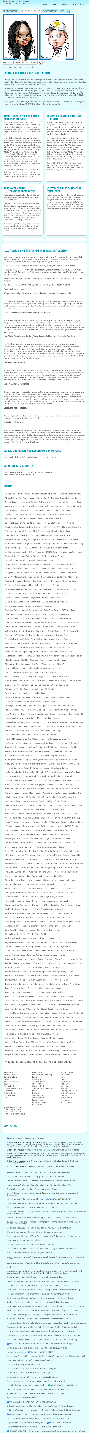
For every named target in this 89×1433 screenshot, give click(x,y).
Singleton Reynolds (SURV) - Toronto (17, 942)
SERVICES (46, 4)
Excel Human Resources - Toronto (61, 652)
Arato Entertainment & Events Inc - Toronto (20, 515)
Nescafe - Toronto (27, 830)
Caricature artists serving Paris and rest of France (24, 1381)
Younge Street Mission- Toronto (16, 1055)
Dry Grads (64, 1072)
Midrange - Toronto (59, 809)
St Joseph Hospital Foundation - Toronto (18, 951)
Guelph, (31, 285)
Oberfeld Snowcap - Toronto (60, 839)
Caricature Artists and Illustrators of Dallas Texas (24, 1236)
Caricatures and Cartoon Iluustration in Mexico (23, 1348)
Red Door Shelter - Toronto (14, 884)
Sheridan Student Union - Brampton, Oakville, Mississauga (25, 938)
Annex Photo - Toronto (67, 510)
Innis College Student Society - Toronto (18, 735)
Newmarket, (28, 95)
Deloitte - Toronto (48, 627)
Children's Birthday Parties (13, 1088)
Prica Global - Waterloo (13, 872)
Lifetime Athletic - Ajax (65, 776)
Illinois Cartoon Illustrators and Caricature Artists (42, 1263)
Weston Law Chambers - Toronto (52, 1038)
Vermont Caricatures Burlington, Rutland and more (24, 1335)
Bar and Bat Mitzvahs (11, 1081)
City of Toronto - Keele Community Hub (18, 589)
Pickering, (74, 93)
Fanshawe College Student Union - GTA (39, 656)
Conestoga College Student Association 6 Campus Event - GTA (43, 598)
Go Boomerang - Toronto (13, 689)
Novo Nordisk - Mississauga (39, 839)
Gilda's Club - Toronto (38, 681)
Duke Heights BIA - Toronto (14, 635)
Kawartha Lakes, (41, 270)
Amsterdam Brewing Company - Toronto (44, 510)
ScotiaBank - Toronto (47, 922)
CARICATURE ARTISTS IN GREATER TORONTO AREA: (26, 1138)
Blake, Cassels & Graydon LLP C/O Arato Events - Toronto (52, 531)
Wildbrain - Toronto (38, 1042)
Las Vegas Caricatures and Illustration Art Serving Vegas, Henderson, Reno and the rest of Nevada (40, 1331)
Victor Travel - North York (51, 1021)
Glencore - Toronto (75, 681)
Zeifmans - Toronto (69, 1055)
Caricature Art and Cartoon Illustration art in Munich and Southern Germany (33, 1377)
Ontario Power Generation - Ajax (64, 843)
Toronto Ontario (56, 88)
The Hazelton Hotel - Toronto (69, 976)
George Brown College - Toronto (38, 677)
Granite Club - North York (13, 701)
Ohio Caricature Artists (14, 1310)
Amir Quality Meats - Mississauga (16, 510)
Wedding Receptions (68, 1093)
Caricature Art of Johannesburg (51, 1427)
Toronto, (78, 91)
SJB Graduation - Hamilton (41, 942)
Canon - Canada (69, 569)
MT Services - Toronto (12, 826)
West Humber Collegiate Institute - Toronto (20, 1034)
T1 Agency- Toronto (75, 959)
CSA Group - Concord (50, 614)
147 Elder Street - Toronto (14, 494)
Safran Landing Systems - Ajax (62, 913)
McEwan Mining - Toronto (46, 797)
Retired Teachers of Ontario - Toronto (63, 893)
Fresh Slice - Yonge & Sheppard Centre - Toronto (21, 672)
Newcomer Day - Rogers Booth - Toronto (34, 834)
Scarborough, (72, 95)
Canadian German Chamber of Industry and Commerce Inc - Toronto (28, 564)
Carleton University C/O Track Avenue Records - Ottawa (64, 1001)
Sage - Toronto (10, 917)
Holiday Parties (37, 1100)
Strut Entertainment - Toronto (54, 955)
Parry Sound (8, 281)
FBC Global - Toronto (12, 660)
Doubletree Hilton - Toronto (35, 631)
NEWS (64, 4)
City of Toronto (54, 585)
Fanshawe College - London (14, 656)
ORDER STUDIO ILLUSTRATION (25, 63)
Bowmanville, (25, 266)
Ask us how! (41, 84)
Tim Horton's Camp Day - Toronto (16, 984)
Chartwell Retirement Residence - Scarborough (50, 577)
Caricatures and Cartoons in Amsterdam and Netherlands (26, 1356)
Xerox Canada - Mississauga (14, 1050)
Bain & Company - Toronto (33, 519)
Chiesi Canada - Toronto (13, 581)
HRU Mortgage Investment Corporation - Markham (65, 722)
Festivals (35, 1091)
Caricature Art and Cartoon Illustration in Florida (23, 1240)
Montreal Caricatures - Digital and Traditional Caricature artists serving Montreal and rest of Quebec (41, 1181)
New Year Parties (38, 1075)
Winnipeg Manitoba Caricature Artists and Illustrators (25, 1199)
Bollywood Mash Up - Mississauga (43, 539)
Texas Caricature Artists (51, 1327)
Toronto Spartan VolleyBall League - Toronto (20, 996)
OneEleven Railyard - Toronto (15, 843)
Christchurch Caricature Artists (17, 1410)
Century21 (8, 577)
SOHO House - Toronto (12, 947)
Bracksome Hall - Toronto (13, 544)
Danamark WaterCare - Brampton (38, 618)
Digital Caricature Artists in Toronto (39, 1185)
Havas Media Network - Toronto (15, 714)
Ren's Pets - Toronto (68, 888)
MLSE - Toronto (73, 814)
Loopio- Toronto (54, 780)
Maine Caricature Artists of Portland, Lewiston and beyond (58, 1281)
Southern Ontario (74, 88)
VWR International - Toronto (14, 1030)
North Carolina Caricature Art (54, 1306)
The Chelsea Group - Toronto (14, 976)
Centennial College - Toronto (67, 573)
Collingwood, (36, 278)
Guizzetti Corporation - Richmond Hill (47, 706)
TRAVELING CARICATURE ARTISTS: (21, 1431)
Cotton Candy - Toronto (52, 610)
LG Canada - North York (47, 776)
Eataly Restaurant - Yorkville (28, 643)
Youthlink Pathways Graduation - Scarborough (44, 1055)
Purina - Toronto (60, 872)
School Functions (66, 1081)
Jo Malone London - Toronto (14, 747)
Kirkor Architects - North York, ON (34, 764)
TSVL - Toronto (10, 1005)
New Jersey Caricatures (15, 1302)
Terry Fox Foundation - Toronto (15, 971)
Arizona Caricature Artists (16, 1207)
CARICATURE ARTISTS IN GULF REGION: (63, 1385)
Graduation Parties (38, 1086)
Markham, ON (57, 942)
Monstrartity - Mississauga (71, 818)
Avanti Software (65, 515)
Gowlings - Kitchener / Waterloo (61, 697)
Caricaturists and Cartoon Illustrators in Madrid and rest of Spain (29, 1373)
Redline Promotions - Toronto (15, 888)
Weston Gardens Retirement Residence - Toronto (21, 1038)
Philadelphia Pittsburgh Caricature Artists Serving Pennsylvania (54, 1315)
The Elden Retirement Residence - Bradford (42, 976)
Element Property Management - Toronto (19, 647)
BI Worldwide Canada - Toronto (72, 527)
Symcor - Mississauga (45, 959)
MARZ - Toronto (34, 793)
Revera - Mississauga (12, 897)
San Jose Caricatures (14, 1323)
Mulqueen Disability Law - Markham (34, 826)
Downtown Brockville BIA (56, 631)
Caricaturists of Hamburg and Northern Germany (23, 1364)
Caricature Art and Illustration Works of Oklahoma (42, 1310)
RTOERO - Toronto (43, 913)
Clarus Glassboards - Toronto (43, 589)
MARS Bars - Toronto (54, 789)
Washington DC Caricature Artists (54, 1236)
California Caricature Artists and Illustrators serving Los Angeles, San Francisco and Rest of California (42, 1218)
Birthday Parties (9, 1086)
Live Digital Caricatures (12, 344)
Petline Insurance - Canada (30, 868)
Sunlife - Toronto (30, 959)
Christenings (8, 1091)
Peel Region (63, 863)
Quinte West (58, 876)
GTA (63, 88)
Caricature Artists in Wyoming (66, 1339)
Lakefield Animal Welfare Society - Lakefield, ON (21, 772)
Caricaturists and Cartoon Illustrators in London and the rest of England (31, 1369)
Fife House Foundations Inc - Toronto (17, 664)
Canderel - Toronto (54, 569)
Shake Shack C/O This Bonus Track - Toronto (20, 930)
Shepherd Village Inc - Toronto (15, 934)
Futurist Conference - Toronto (15, 677)
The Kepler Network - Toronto (15, 980)
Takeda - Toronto (39, 963)
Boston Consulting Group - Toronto (68, 539)
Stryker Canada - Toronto (13, 959)
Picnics (70, 1072)
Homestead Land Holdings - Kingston (17, 722)
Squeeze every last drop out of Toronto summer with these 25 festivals (28, 472)
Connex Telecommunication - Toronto (18, 606)
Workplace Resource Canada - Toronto (18, 1046)
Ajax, (63, 93)
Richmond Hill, (56, 93)
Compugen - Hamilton (12, 598)
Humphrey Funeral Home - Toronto (17, 726)
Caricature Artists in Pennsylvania (18, 1315)
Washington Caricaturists (72, 1335)
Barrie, (23, 278)
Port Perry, (42, 266)
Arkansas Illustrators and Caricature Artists (42, 1207)
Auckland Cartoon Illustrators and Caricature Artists (24, 1406)
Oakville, (39, 93)
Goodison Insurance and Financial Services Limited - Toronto (25, 693)
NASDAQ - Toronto (71, 826)
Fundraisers (36, 1093)
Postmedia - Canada (71, 868)
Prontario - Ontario (45, 872)
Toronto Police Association (55, 992)
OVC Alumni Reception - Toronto (58, 855)
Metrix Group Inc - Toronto (52, 805)
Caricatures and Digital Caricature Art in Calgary (23, 1177)
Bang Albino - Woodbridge (53, 519)
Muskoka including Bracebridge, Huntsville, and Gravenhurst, (62, 278)
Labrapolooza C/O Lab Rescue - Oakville (54, 768)
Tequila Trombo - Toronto (41, 967)
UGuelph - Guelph (47, 1009)
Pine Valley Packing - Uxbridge (51, 868)
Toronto (45, 375)
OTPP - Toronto (10, 855)
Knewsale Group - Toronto (57, 764)
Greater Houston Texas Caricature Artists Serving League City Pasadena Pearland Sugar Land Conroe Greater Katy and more (45, 1258)
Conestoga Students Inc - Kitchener (55, 602)
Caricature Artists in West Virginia (18, 1339)
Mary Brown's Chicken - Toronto (16, 793)
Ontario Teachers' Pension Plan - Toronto (19, 847)
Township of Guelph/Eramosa (48, 996)
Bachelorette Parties (11, 1077)
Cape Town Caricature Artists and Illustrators (22, 1427)
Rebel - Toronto (71, 880)
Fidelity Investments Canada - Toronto (53, 660)
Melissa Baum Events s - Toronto (16, 805)
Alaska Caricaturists (71, 1203)
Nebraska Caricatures (48, 1298)
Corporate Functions (39, 1081)
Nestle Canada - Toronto (44, 830)
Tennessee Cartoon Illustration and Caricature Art (24, 1327)
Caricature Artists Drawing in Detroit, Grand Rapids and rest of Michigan (56, 1290)
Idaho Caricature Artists (15, 1263)
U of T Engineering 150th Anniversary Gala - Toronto (61, 1005)
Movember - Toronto (40, 822)
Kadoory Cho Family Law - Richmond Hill (19, 751)
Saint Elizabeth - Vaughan (26, 917)
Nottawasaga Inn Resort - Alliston (16, 839)
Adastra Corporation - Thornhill (70, 494)
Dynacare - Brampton (63, 639)
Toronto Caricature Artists (16, 1185)
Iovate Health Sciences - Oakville (59, 739)
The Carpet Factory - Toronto (63, 971)
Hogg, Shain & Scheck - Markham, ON (70, 714)
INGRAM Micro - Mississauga (51, 731)
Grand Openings (37, 1095)
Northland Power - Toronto (59, 834)
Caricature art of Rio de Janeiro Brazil (54, 1348)
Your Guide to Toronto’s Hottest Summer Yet (19, 475)
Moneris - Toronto (53, 818)
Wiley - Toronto (52, 1042)
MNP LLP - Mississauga (13, 818)
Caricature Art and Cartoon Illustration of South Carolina (42, 1323)
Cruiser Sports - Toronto (32, 614)
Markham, (32, 93)
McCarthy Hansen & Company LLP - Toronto (20, 797)
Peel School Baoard (76, 863)
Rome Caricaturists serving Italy (54, 1381)
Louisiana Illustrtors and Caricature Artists (21, 1281)
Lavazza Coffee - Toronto (73, 772)
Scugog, (14, 274)
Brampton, (17, 93)
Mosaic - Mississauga (12, 822)
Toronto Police (39, 992)
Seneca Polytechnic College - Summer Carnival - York (39, 926)
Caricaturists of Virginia (52, 1335)
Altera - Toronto (77, 502)
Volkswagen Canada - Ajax (61, 1025)
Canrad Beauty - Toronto (32, 573)
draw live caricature (54, 377)
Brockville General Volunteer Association (54, 548)
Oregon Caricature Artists (70, 1310)
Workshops (64, 1086)
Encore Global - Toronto (62, 647)
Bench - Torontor (69, 523)
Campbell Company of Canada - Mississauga (20, 560)
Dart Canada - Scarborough (61, 618)
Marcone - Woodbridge (64, 785)
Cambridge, (46, 285)
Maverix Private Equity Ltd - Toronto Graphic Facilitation (61, 793)
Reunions (64, 1079)
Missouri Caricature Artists (60, 1294)
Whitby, (81, 93)
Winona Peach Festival (67, 1042)
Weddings (64, 1088)
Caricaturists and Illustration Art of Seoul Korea (23, 1418)
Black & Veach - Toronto (23, 531)
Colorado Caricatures (65, 1228)
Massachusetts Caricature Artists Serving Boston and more (48, 1285)
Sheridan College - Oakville (37, 934)
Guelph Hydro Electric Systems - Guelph (18, 706)
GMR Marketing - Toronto (60, 685)
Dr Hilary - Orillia (73, 631)
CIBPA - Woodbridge (70, 581)
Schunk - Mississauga (31, 922)
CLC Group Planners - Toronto (66, 589)
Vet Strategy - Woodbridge (31, 1021)
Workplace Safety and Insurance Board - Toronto (50, 1046)
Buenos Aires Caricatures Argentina (63, 1344)
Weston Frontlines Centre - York (48, 1034)
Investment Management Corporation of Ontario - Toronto (25, 739)
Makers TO (9, 785)
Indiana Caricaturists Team (71, 1263)
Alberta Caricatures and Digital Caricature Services (52, 1172)
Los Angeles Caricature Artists (51, 1277)
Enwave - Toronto (11, 652)
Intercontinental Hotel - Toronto (45, 735)
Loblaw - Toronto (41, 780)
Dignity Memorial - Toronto (66, 627)
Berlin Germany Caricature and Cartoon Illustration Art (67, 1356)
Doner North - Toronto (53, 988)
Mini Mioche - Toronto (34, 814)
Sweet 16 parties (66, 1098)
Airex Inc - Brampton (12, 502)
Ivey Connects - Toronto (13, 743)
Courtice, (49, 266)
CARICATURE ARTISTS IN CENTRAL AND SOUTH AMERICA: (28, 1344)
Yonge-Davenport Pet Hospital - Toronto (63, 1050)
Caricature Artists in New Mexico (57, 1302)
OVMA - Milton (76, 855)
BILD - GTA (8, 531)
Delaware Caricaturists (76, 1236)
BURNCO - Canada (52, 552)
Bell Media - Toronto (34, 523)
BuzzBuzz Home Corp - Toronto (71, 552)
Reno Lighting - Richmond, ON (15, 893)
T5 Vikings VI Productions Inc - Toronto (18, 963)
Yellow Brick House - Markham (36, 1050)
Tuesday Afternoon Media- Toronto (29, 1005)
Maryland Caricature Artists (16, 1285)
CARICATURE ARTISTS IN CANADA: (20, 1172)
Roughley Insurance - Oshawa (71, 905)
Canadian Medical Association (64, 564)
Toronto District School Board (15, 988)
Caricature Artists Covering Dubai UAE (51, 1389)
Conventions (36, 1079)
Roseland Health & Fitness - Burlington (45, 905)
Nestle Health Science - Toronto (65, 830)
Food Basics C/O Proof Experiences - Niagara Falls (49, 664)
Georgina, (42, 95)
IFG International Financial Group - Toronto (66, 726)
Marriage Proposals (39, 1102)
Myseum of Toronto (56, 826)
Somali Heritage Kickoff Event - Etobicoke (36, 947)
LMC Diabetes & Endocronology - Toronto (19, 780)
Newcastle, (56, 266)
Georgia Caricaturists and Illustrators (63, 1249)
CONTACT (82, 4)
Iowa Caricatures (12, 1267)
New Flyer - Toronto (11, 834)
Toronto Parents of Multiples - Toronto (18, 992)
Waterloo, (53, 285)
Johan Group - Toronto (34, 747)
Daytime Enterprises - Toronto (45, 623)
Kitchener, (37, 285)
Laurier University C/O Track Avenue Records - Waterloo (24, 1001)
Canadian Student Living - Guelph (16, 569)
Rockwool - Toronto (32, 901)
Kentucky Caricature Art (30, 1277)
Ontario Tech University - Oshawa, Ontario (50, 847)
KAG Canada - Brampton (43, 751)
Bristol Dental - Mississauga (74, 544)
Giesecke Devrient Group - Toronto (17, 681)
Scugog (18, 1157)
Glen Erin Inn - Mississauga (57, 681)
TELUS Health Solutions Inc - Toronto (17, 967)
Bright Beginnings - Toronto (52, 544)
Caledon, (36, 95)
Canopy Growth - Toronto (13, 573)
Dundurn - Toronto (32, 635)
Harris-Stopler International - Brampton (63, 710)
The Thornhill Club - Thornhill (59, 980)
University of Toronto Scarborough (17, 1013)
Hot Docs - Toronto (39, 722)
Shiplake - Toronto (54, 938)
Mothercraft (26, 822)
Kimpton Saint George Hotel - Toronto (53, 755)
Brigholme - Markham (32, 544)
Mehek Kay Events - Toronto (56, 801)
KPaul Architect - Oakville (67, 747)
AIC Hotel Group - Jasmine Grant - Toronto (62, 498)
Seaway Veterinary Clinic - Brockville (69, 922)
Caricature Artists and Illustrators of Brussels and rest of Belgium (29, 1360)
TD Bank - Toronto (54, 963)
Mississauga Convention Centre (54, 814)
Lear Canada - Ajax (31, 776)
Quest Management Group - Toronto (39, 876)
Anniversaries (8, 1072)
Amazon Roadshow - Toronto (33, 506)
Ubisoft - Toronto (11, 1009)
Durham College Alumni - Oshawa (42, 639)
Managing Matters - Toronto (44, 785)
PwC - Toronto (73, 872)
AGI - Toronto (41, 498)
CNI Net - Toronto (22, 593)
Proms (63, 1077)
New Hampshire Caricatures (34, 1302)
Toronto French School (35, 988)
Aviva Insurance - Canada (13, 519)
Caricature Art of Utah (69, 1327)
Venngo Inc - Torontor (12, 1021)
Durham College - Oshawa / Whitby (17, 639)
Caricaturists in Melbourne (39, 1410)
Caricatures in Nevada (65, 1298)
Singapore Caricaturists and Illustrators (55, 1418)
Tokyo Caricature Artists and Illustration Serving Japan (25, 1423)
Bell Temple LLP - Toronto (52, 523)
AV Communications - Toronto (47, 515)
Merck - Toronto (35, 805)
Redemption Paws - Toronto (35, 884)
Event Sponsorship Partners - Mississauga (33, 652)
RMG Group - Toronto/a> (30, 897)
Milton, (7, 95)
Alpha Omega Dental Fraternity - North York (54, 502)
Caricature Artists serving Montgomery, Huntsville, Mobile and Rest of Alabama (34, 1203)
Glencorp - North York (12, 685)
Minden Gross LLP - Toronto (14, 814)
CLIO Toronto (9, 593)
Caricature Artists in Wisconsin (43, 1339)
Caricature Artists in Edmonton (53, 1177)
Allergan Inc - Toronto (29, 502)
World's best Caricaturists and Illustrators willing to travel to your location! (60, 1431)
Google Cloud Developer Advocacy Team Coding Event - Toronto (26, 697)
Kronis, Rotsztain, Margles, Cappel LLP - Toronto (22, 768)
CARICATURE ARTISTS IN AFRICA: (60, 1423)
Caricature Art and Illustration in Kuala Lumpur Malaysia (51, 1414)
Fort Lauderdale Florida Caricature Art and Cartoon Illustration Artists (31, 1244)
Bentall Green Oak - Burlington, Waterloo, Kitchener (23, 527)
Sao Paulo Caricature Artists (16, 1352)
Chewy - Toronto (73, 577)
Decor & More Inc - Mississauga (68, 623)
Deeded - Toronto (11, 627)
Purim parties (65, 1100)
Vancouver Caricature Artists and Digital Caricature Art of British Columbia (32, 1189)
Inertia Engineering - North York (28, 731)
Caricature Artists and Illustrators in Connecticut (45, 1232)
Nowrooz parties (66, 1102)
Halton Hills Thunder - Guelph (15, 710)
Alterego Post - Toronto (13, 506)
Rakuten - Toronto (35, 880)
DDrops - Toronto (65, 614)
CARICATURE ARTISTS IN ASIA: (19, 1414)
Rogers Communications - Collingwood (55, 901)
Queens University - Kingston (15, 876)
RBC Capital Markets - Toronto (53, 880)
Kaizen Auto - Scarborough (63, 751)
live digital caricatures (59, 351)
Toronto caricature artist (16, 170)
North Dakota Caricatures (76, 1306)
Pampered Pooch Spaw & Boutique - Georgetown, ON (59, 859)
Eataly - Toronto (10, 643)
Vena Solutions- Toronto (74, 1017)
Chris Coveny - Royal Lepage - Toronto (36, 581)
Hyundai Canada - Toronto (40, 726)
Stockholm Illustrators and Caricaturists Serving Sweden (26, 1385)
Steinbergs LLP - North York (64, 951)
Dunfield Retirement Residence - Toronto (55, 635)
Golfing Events (37, 1084)
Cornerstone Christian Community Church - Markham (23, 610)
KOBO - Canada (74, 764)
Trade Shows (65, 1084)
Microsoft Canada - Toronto (73, 805)
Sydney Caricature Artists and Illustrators (65, 1410)
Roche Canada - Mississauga (14, 901)
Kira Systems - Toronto (13, 764)
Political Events (37, 1105)
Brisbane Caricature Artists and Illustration (60, 1406)
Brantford (66, 285)
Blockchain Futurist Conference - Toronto (19, 535)
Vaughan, (25, 93)
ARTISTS (56, 4)
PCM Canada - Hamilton (49, 863)
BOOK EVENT (8, 63)
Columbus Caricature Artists (16, 1232)
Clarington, (34, 266)
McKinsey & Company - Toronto (67, 797)
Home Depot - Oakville (51, 718)
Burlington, (46, 93)
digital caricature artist (17, 102)
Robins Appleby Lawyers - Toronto (52, 897)
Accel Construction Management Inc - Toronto (40, 494)
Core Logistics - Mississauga (42, 606)
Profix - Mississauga (30, 872)
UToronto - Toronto (61, 1009)
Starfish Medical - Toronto (44, 951)
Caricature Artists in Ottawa (63, 1185)
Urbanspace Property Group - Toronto (44, 1013)
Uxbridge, (64, 266)
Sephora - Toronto (66, 926)
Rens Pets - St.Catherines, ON (38, 893)
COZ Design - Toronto (69, 610)
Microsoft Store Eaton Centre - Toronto (37, 809)
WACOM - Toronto (33, 1030)
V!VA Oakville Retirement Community (18, 1017)
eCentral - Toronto (46, 643)
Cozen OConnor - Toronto (13, 614)
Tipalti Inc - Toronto (37, 984)
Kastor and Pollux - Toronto (14, 755)
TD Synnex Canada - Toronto (72, 963)
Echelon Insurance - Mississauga (66, 643)
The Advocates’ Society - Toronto (40, 971)
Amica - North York (51, 506)
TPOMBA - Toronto (66, 996)
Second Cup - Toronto (12, 926)
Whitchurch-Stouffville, (59, 95)
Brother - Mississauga (36, 552)
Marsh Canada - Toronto (71, 789)
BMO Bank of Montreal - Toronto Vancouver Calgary (53, 535)
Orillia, (29, 278)
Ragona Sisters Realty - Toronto (15, 880)
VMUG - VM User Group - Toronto (16, 1025)
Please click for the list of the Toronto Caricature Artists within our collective (30, 457)
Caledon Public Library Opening (53, 556)
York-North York (9, 97)
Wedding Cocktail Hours (69, 1091)
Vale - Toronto (38, 1017)
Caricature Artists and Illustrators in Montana (22, 1298)
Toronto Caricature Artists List (14, 1114)
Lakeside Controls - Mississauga (51, 772)
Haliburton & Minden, (15, 272)
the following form (78, 102)
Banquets (7, 1079)
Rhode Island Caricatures (15, 1319)
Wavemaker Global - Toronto (51, 1030)
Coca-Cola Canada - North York (40, 593)
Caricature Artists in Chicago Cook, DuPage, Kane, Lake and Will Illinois (31, 1228)
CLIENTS (72, 4)
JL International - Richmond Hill (68, 743)
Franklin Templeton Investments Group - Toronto (44, 668)
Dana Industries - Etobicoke (14, 618)
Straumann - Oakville (34, 955)
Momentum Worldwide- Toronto (34, 818)
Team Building (37, 1088)
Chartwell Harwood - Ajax (23, 577)
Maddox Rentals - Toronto (71, 780)
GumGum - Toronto (68, 706)
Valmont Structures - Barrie (54, 1017)
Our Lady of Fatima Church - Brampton (31, 855)
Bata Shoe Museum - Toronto (15, 523)
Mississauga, (8, 93)
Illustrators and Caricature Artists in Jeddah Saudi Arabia (26, 1393)
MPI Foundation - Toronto (58, 822)
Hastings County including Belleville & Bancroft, (40, 272)
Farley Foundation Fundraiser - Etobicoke (68, 656)
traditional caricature (31, 380)
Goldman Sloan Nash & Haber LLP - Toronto (39, 689)
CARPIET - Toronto (49, 573)
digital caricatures (77, 356)
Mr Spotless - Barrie (76, 822)
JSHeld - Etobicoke (50, 747)
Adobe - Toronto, (29, 498)
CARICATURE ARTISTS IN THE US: (60, 1199)
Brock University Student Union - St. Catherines (21, 548)
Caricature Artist (9, 1107)
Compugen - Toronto (60, 593)
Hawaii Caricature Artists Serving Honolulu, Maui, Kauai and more (29, 1253)
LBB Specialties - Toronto (13, 776)
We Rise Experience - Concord (73, 1030)
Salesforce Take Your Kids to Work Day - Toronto (53, 917)
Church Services (9, 1095)
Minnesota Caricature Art (15, 1294)
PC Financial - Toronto (31, 863)
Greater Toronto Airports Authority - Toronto (39, 701)
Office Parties (47, 1088)
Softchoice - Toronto (71, 942)
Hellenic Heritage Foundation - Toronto (42, 714)
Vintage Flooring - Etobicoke (72, 1021)
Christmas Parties (10, 1093)
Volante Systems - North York (40, 1025)
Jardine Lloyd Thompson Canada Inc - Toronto (38, 743)
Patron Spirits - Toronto (13, 863)
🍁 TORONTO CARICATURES (16, 2)
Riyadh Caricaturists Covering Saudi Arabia (21, 1398)
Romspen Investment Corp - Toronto (17, 905)
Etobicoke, (80, 95)
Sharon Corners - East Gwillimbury (49, 930)
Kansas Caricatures (13, 1277)
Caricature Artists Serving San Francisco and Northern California (48, 1319)
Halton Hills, (14, 95)
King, (48, 95)
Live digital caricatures (12, 80)
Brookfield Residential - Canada (16, 552)
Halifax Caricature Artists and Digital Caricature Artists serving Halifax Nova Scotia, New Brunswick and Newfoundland (42, 1194)
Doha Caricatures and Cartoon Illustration (21, 1389)
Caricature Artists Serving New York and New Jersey (24, 1306)
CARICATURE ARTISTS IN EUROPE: (42, 1352)
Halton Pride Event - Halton (37, 710)
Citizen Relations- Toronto (37, 585)
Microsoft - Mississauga (13, 809)
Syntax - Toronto (60, 959)
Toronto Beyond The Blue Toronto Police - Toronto (63, 984)
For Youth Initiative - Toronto (15, 668)
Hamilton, (24, 285)
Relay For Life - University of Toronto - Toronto (43, 888)
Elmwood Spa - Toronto (44, 647)
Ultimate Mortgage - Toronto (29, 1009)
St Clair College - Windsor (62, 947)
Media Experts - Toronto (13, 801)
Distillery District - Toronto (14, 631)
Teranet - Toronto (58, 967)
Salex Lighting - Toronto (13, 922)
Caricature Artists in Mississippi (38, 1294)
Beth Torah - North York (52, 527)
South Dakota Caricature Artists (75, 1323)
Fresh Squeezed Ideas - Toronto (50, 672)
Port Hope (71, 266)
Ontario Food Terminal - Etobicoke (39, 843)
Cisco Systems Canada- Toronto (15, 585)
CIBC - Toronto (56, 581)
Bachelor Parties (9, 1075)
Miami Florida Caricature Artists (18, 1290)
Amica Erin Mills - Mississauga (70, 506)
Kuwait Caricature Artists (56, 1393)
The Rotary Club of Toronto (37, 980)
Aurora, (21, 95)
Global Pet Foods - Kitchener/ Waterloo (35, 685)
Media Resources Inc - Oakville (34, 801)
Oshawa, (68, 93)
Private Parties (66, 1075)
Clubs (6, 1098)
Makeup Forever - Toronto (24, 785)
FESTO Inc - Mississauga (29, 660)
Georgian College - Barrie (60, 677)
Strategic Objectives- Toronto (15, 955)
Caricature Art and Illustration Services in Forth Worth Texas (27, 1249)
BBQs (6, 1084)
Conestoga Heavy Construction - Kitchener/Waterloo (23, 602)
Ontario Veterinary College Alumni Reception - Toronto (24, 851)
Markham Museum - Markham (33, 789)
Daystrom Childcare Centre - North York (18, 623)
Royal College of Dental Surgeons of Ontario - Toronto (49, 909)
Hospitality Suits (37, 1072)
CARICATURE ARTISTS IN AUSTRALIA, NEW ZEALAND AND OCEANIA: (32, 1402)
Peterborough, (30, 270)
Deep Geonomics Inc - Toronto (29, 627)
